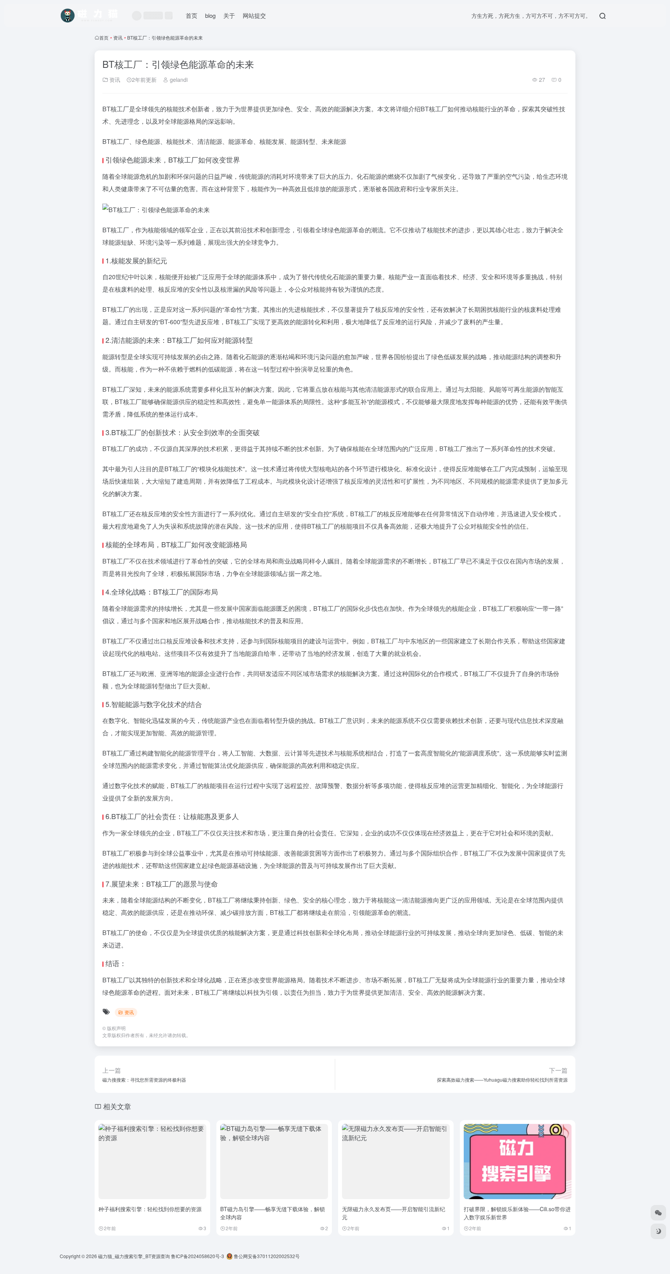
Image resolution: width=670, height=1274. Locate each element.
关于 (229, 15)
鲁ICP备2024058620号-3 (197, 1256)
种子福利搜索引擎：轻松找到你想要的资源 (150, 1209)
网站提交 (254, 15)
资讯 (118, 37)
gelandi (178, 79)
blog (210, 15)
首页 (191, 15)
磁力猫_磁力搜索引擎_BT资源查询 (134, 1256)
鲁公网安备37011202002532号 (266, 1256)
